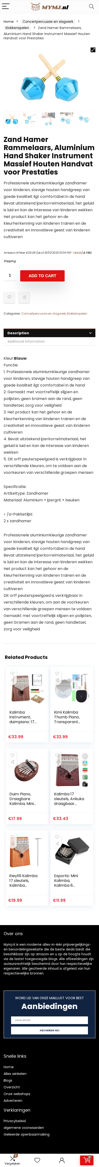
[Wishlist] (37, 1160)
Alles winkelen (15, 1073)
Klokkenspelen (17, 27)
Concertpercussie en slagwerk (48, 21)
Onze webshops (17, 1093)
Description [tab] (18, 333)
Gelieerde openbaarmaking (27, 1134)
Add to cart (42, 276)
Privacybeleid (15, 1121)
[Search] (91, 6)
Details (77, 253)
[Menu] (6, 6)
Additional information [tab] (26, 341)
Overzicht (12, 1087)
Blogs (8, 1080)
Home (9, 21)
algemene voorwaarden (24, 1127)
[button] (93, 49)
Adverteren (13, 1100)
